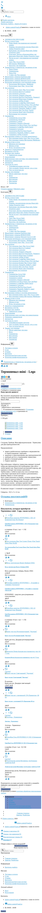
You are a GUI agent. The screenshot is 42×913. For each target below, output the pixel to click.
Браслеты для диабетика (17, 65)
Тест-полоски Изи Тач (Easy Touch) (21, 110)
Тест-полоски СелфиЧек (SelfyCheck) (22, 103)
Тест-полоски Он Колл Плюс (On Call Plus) (24, 105)
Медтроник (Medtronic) (17, 64)
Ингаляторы (13, 179)
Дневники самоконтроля (13, 161)
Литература (9, 162)
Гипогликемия (10, 157)
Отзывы (7, 352)
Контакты (8, 353)
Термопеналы (13, 71)
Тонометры (13, 183)
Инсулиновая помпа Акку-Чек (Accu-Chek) (24, 138)
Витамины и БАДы (11, 151)
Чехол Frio (12, 73)
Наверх (3, 911)
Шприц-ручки (14, 146)
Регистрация (9, 892)
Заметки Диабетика (23, 815)
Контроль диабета (11, 867)
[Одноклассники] (7, 377)
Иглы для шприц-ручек (17, 147)
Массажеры (13, 181)
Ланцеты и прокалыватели (14, 149)
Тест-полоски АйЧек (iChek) (19, 101)
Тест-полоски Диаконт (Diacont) (20, 95)
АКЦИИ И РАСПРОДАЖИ (14, 39)
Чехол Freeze (13, 69)
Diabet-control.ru (7, 818)
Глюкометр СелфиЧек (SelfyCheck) (21, 127)
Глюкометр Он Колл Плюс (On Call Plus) (23, 125)
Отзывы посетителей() (14, 496)
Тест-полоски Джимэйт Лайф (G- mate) (22, 108)
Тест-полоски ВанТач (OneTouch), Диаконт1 (24, 97)
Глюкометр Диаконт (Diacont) (19, 123)
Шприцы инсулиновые (17, 144)
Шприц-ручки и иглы (12, 142)
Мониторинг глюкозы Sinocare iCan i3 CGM (20, 80)
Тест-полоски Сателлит (17, 93)
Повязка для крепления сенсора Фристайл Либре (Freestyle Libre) (23, 48)
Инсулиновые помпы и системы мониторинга (21, 136)
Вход (8, 16)
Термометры (13, 177)
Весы (11, 175)
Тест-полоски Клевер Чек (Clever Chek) (22, 106)
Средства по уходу (11, 164)
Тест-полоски (9, 88)
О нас (7, 350)
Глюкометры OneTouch (17, 119)
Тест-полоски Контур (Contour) (20, 92)
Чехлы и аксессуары (12, 41)
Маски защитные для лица (18, 174)
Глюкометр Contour (15, 121)
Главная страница (23, 813)
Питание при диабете (12, 153)
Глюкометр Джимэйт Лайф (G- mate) (21, 133)
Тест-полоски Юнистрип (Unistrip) (21, 99)
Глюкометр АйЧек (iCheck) (18, 134)
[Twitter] (4, 377)
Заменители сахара (15, 155)
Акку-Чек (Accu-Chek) (17, 62)
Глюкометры (9, 116)
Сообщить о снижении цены (11, 388)
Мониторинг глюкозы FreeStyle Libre (18, 77)
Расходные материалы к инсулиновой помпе (20, 82)
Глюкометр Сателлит (16, 129)
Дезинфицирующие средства (19, 166)
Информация (9, 796)
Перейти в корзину (21, 846)
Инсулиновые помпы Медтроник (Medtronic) (24, 140)
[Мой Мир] (9, 377)
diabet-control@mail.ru (13, 27)
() (10, 831)
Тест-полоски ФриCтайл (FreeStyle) (21, 112)
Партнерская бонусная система (16, 355)
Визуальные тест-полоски (18, 114)
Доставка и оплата (11, 348)
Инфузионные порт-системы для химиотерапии (21, 159)
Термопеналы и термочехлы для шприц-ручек (21, 67)
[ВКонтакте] (2, 377)
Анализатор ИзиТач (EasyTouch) (20, 131)
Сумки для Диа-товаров (17, 75)
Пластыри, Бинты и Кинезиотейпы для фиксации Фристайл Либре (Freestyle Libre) (24, 55)
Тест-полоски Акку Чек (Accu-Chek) (21, 90)
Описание (8, 432)
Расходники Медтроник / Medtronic (21, 84)
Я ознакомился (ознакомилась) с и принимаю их (17, 410)
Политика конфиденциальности (16, 357)
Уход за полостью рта (16, 170)
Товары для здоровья (12, 172)
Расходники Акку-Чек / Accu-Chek (21, 86)
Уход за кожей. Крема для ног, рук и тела (23, 168)
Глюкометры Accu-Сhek (17, 118)
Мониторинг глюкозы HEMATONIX (17, 78)
